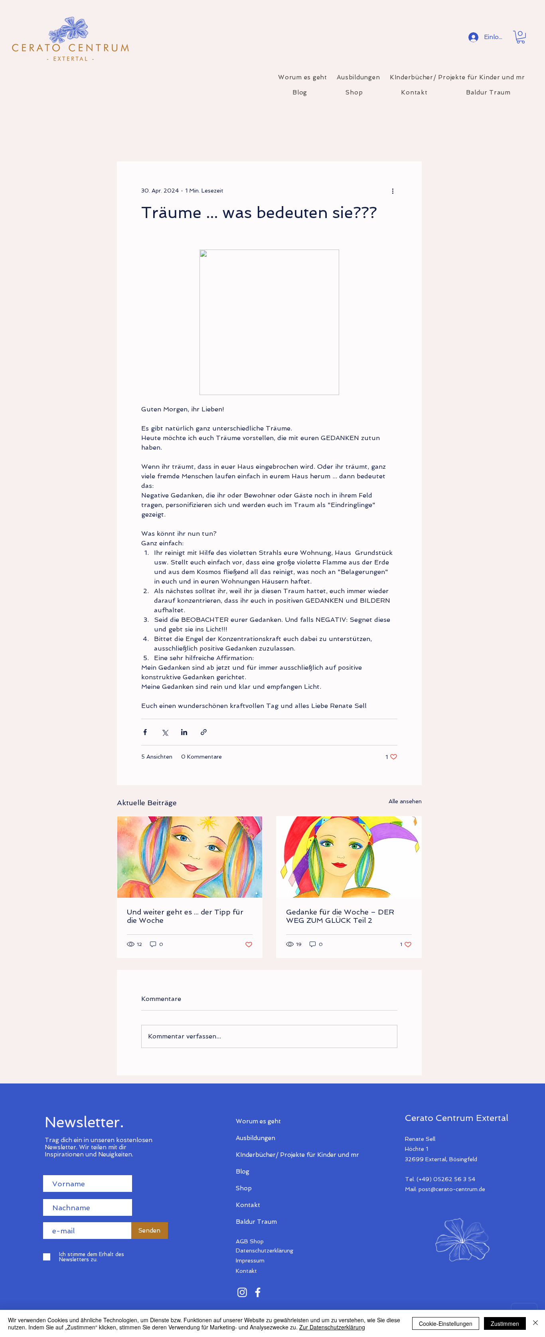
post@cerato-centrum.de (452, 1189)
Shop (244, 1188)
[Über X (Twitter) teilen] (164, 732)
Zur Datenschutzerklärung (332, 1327)
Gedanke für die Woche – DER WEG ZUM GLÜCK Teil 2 (340, 916)
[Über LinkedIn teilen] (184, 732)
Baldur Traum (256, 1221)
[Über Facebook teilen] (145, 732)
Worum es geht (258, 1121)
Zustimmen (505, 1323)
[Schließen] (535, 1323)
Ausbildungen (255, 1138)
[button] (520, 37)
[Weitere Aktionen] (392, 190)
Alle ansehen (405, 801)
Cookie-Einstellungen (445, 1323)
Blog (242, 1171)
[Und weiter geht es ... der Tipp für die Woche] (189, 857)
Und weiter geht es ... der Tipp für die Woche (185, 916)
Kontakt (248, 1205)
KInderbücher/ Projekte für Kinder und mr (264, 1154)
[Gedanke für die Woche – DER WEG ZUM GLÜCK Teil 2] (348, 857)
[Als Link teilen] (203, 732)
